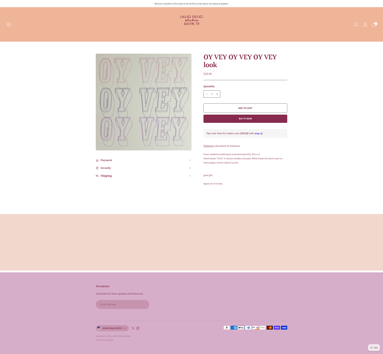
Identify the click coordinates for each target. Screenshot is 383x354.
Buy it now (245, 118)
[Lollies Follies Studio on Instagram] (138, 328)
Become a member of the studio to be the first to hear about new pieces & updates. (191, 3)
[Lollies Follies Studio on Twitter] (133, 328)
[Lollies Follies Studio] (191, 24)
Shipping (208, 146)
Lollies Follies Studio (121, 336)
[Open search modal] (356, 24)
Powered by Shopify (104, 340)
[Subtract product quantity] (207, 94)
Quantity (209, 86)
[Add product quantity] (217, 94)
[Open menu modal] (8, 24)
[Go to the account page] (365, 24)
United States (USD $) (112, 328)
